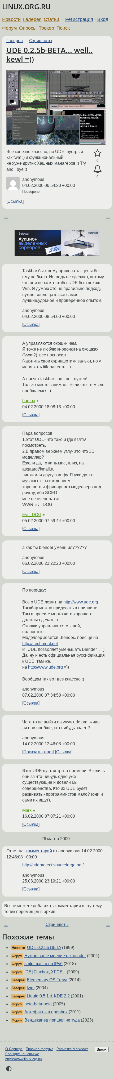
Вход (102, 19)
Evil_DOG (31, 514)
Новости (11, 19)
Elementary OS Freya (47, 980)
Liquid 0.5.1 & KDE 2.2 (48, 996)
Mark (27, 810)
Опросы (28, 28)
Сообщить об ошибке (22, 1054)
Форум (9, 28)
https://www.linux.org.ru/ (23, 1059)
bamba (28, 401)
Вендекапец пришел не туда (52, 1020)
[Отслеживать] (97, 169)
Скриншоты (40, 40)
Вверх (102, 1049)
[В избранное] (97, 153)
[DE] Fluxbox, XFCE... (45, 972)
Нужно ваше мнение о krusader (55, 955)
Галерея (32, 19)
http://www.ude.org (80, 602)
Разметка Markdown (72, 1049)
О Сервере (14, 1049)
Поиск (63, 28)
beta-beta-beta (38, 1004)
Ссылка (15, 201)
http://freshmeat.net (40, 643)
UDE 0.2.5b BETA (44, 947)
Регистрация (79, 19)
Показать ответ (38, 752)
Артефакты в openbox (46, 1012)
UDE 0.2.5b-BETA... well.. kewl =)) (49, 54)
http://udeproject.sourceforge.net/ (53, 865)
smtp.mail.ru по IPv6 (43, 963)
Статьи (51, 19)
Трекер (46, 28)
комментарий (39, 851)
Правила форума (39, 1049)
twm (30, 988)
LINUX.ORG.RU (26, 6)
